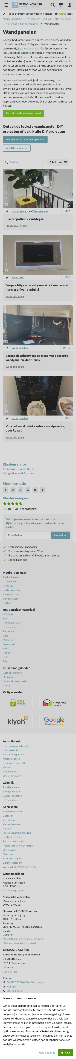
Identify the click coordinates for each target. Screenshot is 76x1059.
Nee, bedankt (47, 1052)
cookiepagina (43, 1027)
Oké (67, 1052)
